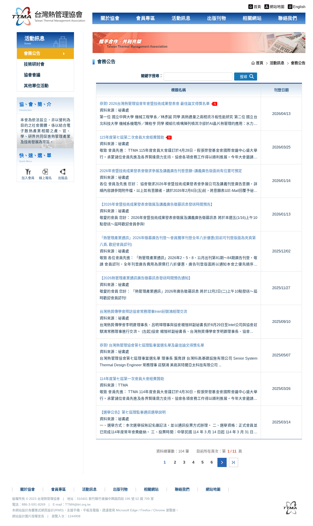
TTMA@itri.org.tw (78, 504)
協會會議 (32, 75)
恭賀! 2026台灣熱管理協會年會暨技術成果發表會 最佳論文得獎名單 (155, 104)
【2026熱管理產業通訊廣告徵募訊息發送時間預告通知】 (146, 278)
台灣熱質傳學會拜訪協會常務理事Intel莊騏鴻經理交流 (143, 311)
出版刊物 (216, 18)
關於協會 (110, 18)
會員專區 (145, 18)
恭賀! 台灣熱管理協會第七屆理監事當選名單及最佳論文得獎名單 (152, 345)
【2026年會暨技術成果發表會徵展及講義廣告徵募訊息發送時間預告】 (157, 204)
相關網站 (252, 18)
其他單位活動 (36, 86)
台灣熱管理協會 (48, 16)
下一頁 (222, 462)
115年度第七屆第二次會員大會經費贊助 (132, 137)
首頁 (259, 63)
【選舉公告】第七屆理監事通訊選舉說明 (133, 412)
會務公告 (32, 53)
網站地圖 (213, 489)
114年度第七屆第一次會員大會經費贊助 (132, 379)
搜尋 (243, 77)
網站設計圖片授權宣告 (28, 516)
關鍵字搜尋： (152, 76)
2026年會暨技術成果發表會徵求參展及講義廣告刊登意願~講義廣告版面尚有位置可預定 (171, 171)
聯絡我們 (287, 18)
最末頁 (233, 462)
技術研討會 (34, 64)
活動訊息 (181, 18)
